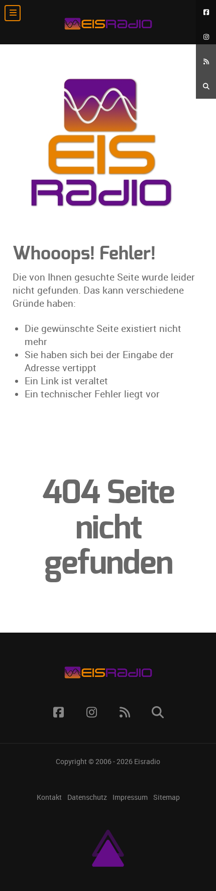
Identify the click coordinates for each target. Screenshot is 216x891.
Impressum (130, 797)
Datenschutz (87, 797)
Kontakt (49, 797)
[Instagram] (206, 37)
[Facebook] (206, 12)
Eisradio (147, 761)
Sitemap (166, 797)
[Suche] (206, 86)
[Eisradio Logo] (108, 22)
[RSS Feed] (206, 61)
